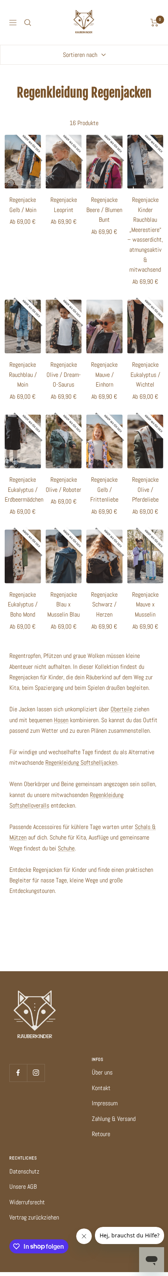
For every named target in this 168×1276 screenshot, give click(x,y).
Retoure (101, 1134)
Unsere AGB (23, 1186)
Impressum (105, 1103)
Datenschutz (24, 1171)
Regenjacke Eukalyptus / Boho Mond (23, 604)
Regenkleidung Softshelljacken (81, 762)
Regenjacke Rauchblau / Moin (23, 375)
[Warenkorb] (154, 23)
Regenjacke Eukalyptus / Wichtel (145, 375)
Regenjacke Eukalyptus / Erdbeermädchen (23, 489)
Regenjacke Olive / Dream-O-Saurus (63, 375)
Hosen (61, 720)
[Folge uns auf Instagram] (36, 1073)
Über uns (102, 1072)
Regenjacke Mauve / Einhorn (104, 375)
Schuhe (66, 848)
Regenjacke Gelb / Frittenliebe (104, 489)
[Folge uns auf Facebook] (18, 1073)
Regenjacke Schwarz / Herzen (104, 604)
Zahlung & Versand (114, 1119)
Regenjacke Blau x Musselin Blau (63, 604)
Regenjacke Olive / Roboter (63, 484)
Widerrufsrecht (27, 1202)
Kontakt (101, 1088)
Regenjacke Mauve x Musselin (145, 604)
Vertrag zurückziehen (34, 1217)
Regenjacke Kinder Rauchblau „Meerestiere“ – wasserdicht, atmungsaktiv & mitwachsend (145, 235)
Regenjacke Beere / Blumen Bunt (104, 210)
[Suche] (27, 22)
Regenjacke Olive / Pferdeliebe (145, 489)
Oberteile (121, 709)
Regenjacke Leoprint (63, 205)
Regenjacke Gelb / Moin (22, 205)
